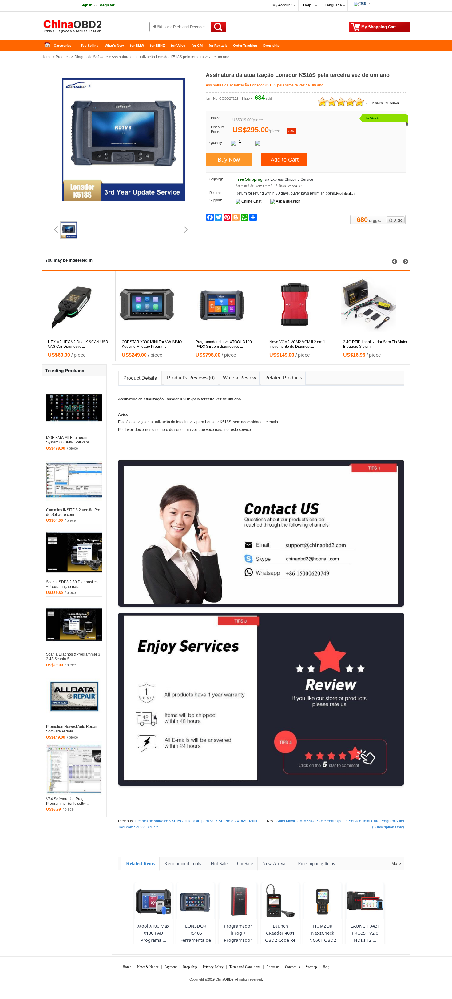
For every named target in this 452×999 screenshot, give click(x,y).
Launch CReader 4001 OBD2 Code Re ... (280, 936)
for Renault (218, 45)
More (396, 863)
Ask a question (288, 201)
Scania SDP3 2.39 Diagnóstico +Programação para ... (72, 584)
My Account (281, 5)
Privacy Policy (213, 967)
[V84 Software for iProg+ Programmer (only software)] (74, 769)
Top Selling (90, 45)
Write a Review (239, 377)
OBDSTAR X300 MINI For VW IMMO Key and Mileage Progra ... (152, 344)
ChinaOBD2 (224, 979)
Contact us (292, 967)
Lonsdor (172, 399)
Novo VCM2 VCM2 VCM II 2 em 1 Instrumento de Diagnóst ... (297, 344)
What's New (114, 45)
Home (49, 45)
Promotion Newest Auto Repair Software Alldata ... (71, 728)
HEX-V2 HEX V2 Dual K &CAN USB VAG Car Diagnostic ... (78, 344)
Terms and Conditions (244, 967)
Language (333, 5)
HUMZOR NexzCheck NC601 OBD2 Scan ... (322, 936)
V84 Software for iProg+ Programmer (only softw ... (67, 801)
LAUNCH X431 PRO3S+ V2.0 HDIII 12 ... (365, 933)
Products (63, 57)
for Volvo (178, 45)
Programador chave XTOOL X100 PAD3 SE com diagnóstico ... (224, 344)
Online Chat (251, 201)
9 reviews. (392, 103)
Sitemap (311, 967)
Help (307, 5)
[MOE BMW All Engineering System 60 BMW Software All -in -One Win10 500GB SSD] (74, 407)
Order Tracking (245, 45)
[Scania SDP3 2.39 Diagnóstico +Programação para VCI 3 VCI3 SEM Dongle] (74, 552)
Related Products (283, 377)
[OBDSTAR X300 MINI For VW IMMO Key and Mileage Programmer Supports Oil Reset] (155, 304)
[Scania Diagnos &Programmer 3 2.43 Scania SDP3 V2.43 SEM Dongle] (74, 624)
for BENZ (157, 45)
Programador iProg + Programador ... (238, 936)
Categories (62, 45)
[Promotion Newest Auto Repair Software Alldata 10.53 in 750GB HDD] (74, 696)
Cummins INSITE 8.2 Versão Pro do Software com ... (73, 512)
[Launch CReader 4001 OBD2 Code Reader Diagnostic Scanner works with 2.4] (280, 900)
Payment (171, 967)
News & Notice (148, 967)
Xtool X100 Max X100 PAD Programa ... (153, 933)
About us (272, 967)
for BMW (137, 45)
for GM (197, 45)
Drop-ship (271, 45)
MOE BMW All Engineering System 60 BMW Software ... (69, 439)
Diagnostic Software (91, 57)
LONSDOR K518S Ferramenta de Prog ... (195, 936)
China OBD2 (91, 27)
